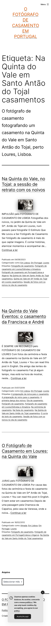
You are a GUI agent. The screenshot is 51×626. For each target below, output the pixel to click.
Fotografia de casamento (22, 266)
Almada (23, 525)
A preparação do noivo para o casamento (20, 397)
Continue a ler (10, 250)
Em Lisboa (25, 263)
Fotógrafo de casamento (13, 404)
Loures (46, 263)
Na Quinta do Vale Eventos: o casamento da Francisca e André (24, 316)
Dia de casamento (35, 400)
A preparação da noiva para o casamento (30, 394)
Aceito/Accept (22, 616)
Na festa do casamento (23, 410)
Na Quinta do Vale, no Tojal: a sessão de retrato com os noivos (23, 184)
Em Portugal (36, 263)
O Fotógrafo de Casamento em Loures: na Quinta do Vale (25, 451)
